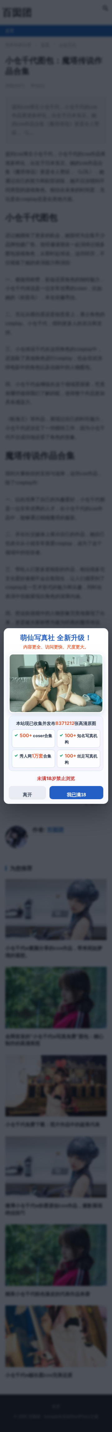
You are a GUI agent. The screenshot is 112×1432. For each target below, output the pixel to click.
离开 (27, 794)
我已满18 (76, 794)
